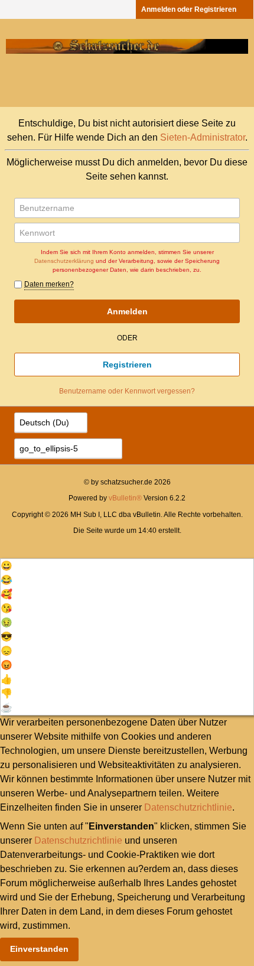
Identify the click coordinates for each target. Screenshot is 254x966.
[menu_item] (127, 566)
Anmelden (127, 311)
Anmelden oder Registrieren (188, 9)
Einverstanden (39, 949)
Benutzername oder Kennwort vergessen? (127, 391)
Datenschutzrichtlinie (188, 807)
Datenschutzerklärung (64, 261)
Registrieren (127, 364)
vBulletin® (125, 498)
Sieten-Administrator (202, 137)
